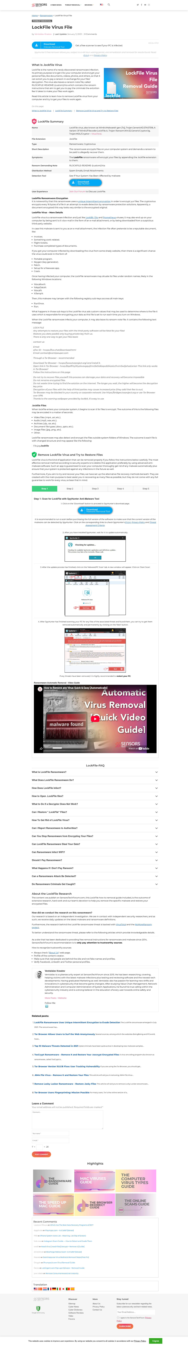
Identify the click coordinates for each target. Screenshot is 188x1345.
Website (62, 998)
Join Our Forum (77, 191)
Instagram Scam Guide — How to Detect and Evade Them (68, 1241)
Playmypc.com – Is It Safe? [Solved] (59, 1230)
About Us (53, 952)
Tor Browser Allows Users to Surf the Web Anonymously (64, 1034)
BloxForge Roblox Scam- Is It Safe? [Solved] (64, 1252)
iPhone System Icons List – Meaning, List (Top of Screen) (63, 1236)
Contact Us (97, 1309)
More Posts (50, 998)
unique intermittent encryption (94, 201)
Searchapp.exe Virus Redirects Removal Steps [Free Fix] (66, 1257)
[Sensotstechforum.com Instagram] (149, 4)
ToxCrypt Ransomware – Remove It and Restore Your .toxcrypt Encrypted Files (76, 1054)
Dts (96, 217)
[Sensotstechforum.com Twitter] (138, 4)
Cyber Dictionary (75, 1309)
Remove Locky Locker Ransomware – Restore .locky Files (65, 1084)
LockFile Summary (63, 111)
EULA (86, 55)
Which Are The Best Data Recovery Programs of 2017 (71, 1225)
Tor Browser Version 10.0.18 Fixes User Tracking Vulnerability (67, 1066)
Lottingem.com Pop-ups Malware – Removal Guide (63, 1268)
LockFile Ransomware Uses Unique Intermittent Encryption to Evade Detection (77, 1022)
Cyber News (56, 5)
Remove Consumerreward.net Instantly (62, 1273)
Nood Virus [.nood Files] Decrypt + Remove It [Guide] (62, 1246)
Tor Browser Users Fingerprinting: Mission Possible (61, 1092)
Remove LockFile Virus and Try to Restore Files (97, 111)
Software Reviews (76, 1312)
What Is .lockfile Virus (41, 111)
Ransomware (46, 15)
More (95, 1299)
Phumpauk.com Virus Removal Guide (59, 1263)
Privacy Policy (100, 55)
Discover (72, 1299)
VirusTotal (96, 134)
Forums (71, 1318)
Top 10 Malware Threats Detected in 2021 (56, 1046)
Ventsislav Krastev (43, 34)
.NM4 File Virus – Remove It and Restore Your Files (61, 1075)
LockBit (89, 217)
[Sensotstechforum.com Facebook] (141, 4)
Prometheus (109, 217)
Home (35, 15)
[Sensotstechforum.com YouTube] (145, 4)
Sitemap (71, 1303)
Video (70, 1315)
